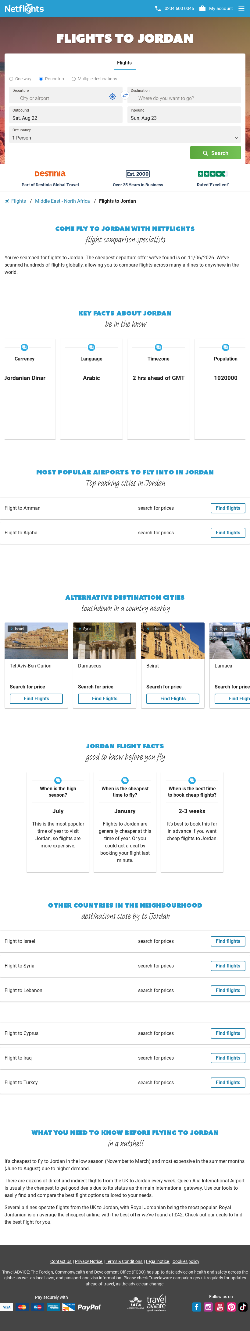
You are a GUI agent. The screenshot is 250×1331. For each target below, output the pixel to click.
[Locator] (112, 97)
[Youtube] (219, 1307)
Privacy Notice (89, 1261)
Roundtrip (54, 78)
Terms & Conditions (124, 1261)
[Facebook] (196, 1307)
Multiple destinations (97, 78)
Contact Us (61, 1261)
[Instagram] (208, 1307)
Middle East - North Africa (63, 201)
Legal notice (158, 1261)
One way (23, 78)
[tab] (125, 63)
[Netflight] (24, 8)
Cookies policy (186, 1261)
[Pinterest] (231, 1307)
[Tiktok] (243, 1307)
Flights (18, 201)
